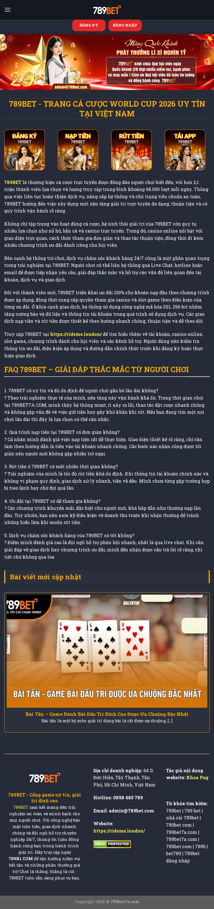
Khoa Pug (197, 777)
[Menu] (7, 9)
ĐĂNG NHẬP (125, 25)
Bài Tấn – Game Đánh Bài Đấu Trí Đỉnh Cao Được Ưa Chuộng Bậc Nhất (107, 714)
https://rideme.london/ (119, 831)
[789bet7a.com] (107, 10)
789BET (20, 807)
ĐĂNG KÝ (89, 25)
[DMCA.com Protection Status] (112, 843)
